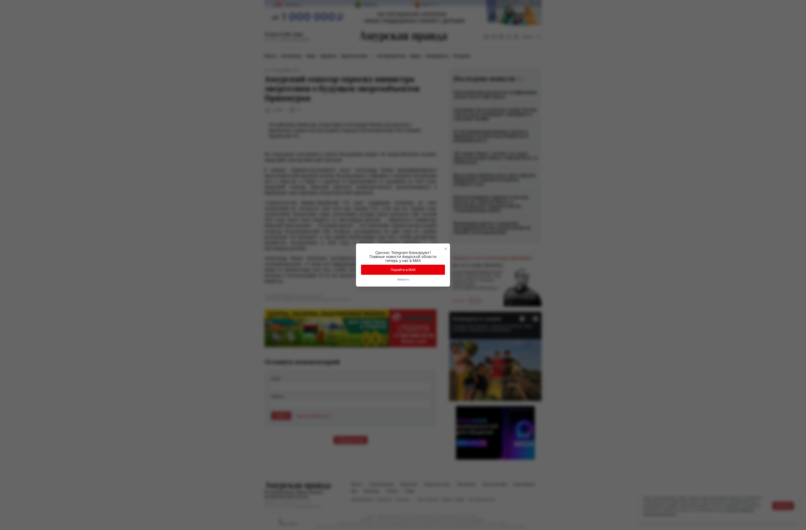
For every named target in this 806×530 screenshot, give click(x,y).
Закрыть (403, 279)
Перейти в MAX (403, 269)
